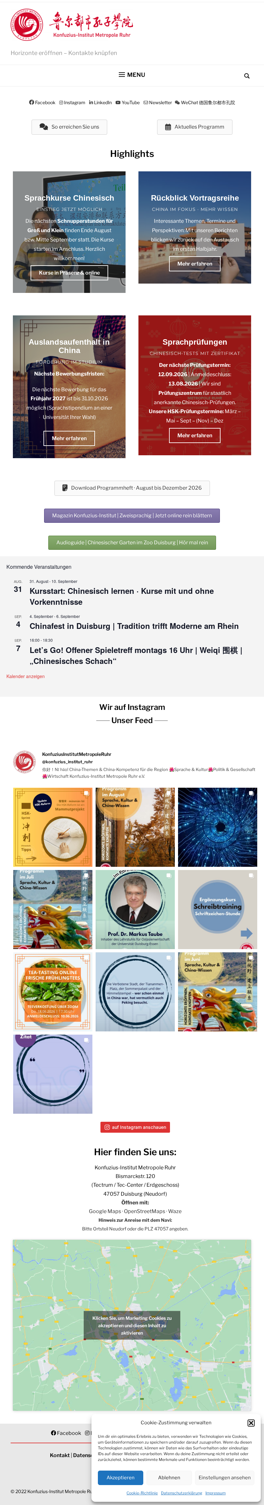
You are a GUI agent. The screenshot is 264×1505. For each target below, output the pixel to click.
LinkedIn (103, 102)
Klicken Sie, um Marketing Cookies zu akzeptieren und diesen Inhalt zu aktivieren (132, 1325)
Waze (175, 1211)
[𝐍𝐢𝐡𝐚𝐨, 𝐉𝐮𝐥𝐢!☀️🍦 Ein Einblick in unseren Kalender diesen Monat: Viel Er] (52, 909)
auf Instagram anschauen (139, 1127)
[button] (251, 1423)
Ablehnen (169, 1478)
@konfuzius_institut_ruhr (67, 761)
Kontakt (60, 1455)
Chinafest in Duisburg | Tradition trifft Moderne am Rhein (134, 625)
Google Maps (105, 1211)
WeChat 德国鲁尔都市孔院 (208, 102)
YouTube (131, 102)
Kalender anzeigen (25, 676)
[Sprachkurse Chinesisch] (69, 232)
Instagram (74, 102)
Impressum (215, 1493)
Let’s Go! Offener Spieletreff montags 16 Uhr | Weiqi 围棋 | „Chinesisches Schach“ (136, 655)
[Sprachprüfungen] (194, 385)
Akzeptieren (121, 1478)
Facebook (45, 102)
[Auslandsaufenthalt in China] (69, 386)
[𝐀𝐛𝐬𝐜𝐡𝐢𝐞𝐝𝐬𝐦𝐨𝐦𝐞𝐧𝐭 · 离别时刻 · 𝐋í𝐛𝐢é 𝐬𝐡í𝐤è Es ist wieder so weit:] (217, 827)
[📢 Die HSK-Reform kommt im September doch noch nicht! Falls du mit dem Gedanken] (52, 827)
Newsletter (160, 102)
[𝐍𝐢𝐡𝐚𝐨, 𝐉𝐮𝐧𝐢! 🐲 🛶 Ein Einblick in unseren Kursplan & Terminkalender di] (217, 991)
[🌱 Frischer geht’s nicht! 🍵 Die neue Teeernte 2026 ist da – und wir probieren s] (52, 991)
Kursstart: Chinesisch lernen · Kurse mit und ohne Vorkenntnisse (122, 596)
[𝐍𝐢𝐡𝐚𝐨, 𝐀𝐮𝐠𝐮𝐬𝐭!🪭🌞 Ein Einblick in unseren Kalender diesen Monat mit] (135, 827)
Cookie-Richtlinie (142, 1493)
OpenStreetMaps (144, 1211)
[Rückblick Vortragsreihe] (194, 227)
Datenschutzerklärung (181, 1493)
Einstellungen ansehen (225, 1478)
